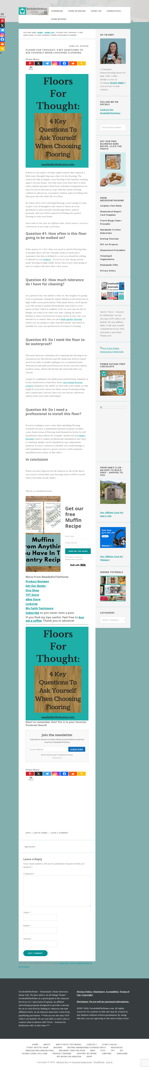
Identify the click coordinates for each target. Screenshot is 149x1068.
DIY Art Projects (109, 244)
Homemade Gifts (109, 265)
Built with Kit (78, 565)
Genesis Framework (82, 1062)
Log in (109, 1062)
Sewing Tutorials (109, 238)
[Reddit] (73, 63)
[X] (38, 63)
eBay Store (33, 599)
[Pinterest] (30, 63)
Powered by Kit (57, 758)
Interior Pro (62, 1062)
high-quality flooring (71, 319)
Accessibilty (112, 991)
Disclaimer (82, 1001)
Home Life (74, 46)
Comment (29, 873)
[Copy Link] (82, 63)
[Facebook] (64, 63)
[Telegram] (47, 63)
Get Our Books (36, 586)
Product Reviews (37, 581)
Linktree (31, 604)
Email (27, 925)
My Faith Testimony (39, 608)
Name (27, 912)
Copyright (87, 995)
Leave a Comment (59, 833)
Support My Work (30, 847)
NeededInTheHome (34, 11)
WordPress (98, 1062)
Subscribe (32, 613)
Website (27, 938)
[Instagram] (56, 63)
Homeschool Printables (112, 250)
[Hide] (1, 53)
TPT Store (32, 595)
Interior (84, 46)
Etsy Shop (32, 590)
